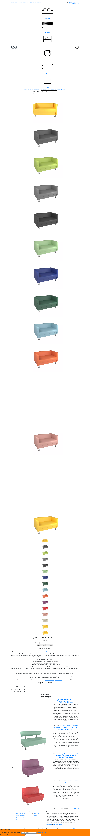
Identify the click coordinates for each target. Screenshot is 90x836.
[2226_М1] (45, 302)
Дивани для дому (20, 815)
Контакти (63, 89)
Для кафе (45, 649)
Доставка (52, 89)
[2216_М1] (45, 385)
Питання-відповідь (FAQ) (27, 2)
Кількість (37, 642)
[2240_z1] (45, 523)
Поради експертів (37, 2)
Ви (9, 832)
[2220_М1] (45, 330)
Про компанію (57, 89)
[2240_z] (45, 496)
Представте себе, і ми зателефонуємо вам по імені (12, 834)
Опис (46, 651)
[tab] (46, 651)
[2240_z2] (45, 109)
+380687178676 (72, 2)
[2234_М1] (45, 164)
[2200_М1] (45, 468)
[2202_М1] (45, 440)
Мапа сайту (55, 824)
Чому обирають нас (16, 2)
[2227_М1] (45, 275)
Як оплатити (37, 819)
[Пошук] (33, 93)
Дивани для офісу (20, 817)
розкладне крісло (49, 679)
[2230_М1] (45, 219)
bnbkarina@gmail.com (74, 3)
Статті (61, 824)
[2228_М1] (45, 247)
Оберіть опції (76, 808)
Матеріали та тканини (38, 89)
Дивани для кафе (20, 819)
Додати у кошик (41, 645)
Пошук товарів (37, 91)
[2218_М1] (45, 358)
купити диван (58, 679)
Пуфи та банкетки (20, 822)
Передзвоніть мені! (41, 832)
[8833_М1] (45, 136)
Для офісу (50, 649)
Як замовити (47, 89)
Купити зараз (50, 645)
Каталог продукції (28, 89)
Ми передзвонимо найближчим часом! (10, 832)
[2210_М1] (45, 413)
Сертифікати (49, 824)
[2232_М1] (45, 192)
